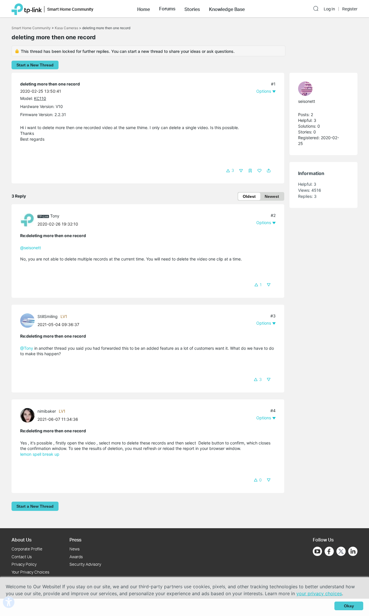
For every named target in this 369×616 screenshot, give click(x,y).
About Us (21, 540)
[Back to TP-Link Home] (27, 9)
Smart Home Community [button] (70, 9)
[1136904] (28, 319)
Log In (329, 9)
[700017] (28, 219)
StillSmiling (47, 316)
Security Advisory (85, 564)
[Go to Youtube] (317, 551)
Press (75, 540)
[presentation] (27, 220)
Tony (54, 215)
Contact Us (22, 556)
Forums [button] (167, 8)
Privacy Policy (24, 564)
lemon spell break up (39, 454)
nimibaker (46, 411)
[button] (144, 8)
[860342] (320, 88)
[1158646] (28, 414)
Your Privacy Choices (30, 572)
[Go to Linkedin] (352, 551)
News (74, 548)
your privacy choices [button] (319, 593)
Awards (76, 556)
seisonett (306, 101)
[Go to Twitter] (341, 552)
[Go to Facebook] (329, 551)
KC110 (40, 98)
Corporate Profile (27, 548)
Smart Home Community (31, 28)
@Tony (26, 348)
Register (349, 9)
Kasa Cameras (66, 28)
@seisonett (30, 247)
